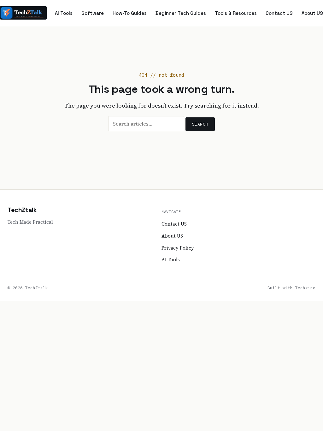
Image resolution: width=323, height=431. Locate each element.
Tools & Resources (236, 13)
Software (92, 13)
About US (312, 13)
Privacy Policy (178, 248)
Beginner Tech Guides (181, 13)
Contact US (279, 13)
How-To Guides (130, 13)
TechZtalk (22, 210)
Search (200, 124)
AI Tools (64, 13)
